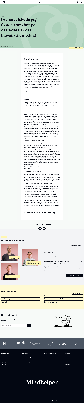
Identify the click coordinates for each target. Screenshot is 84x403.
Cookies (47, 400)
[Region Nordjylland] (35, 343)
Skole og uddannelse (50, 302)
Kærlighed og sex (7, 299)
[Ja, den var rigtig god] (40, 229)
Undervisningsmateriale (27, 362)
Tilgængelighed (55, 400)
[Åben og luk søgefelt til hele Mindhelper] (77, 2)
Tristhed (4, 302)
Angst (3, 296)
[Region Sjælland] (49, 343)
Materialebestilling (26, 358)
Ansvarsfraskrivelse (39, 400)
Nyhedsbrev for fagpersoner (28, 357)
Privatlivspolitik (29, 400)
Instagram (67, 362)
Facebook (67, 360)
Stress (46, 296)
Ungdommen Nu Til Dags (49, 360)
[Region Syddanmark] (62, 343)
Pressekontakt (68, 358)
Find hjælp (3, 360)
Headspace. (46, 188)
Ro (44, 357)
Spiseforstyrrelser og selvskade (53, 299)
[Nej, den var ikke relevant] (44, 229)
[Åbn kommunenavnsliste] (29, 325)
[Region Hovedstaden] (7, 343)
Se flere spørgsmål (76, 245)
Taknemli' (46, 358)
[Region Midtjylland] (21, 343)
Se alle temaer (77, 293)
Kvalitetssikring (25, 360)
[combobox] (16, 325)
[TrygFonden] (76, 343)
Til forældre (3, 364)
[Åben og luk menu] (81, 2)
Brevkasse (5, 46)
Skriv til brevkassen (73, 275)
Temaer (2, 357)
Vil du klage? (67, 364)
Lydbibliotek (3, 362)
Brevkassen (4, 237)
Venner (11, 46)
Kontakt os (67, 357)
